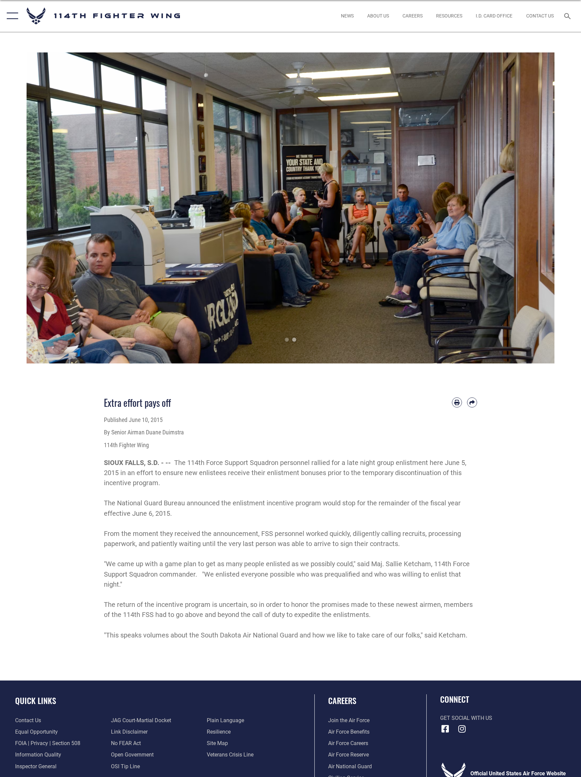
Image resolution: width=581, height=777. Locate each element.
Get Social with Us (466, 718)
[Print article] (457, 402)
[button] (11, 16)
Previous (53, 207)
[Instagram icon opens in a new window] (462, 729)
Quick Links (35, 700)
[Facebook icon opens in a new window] (445, 729)
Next (528, 207)
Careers (342, 700)
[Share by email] (472, 402)
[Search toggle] (568, 16)
